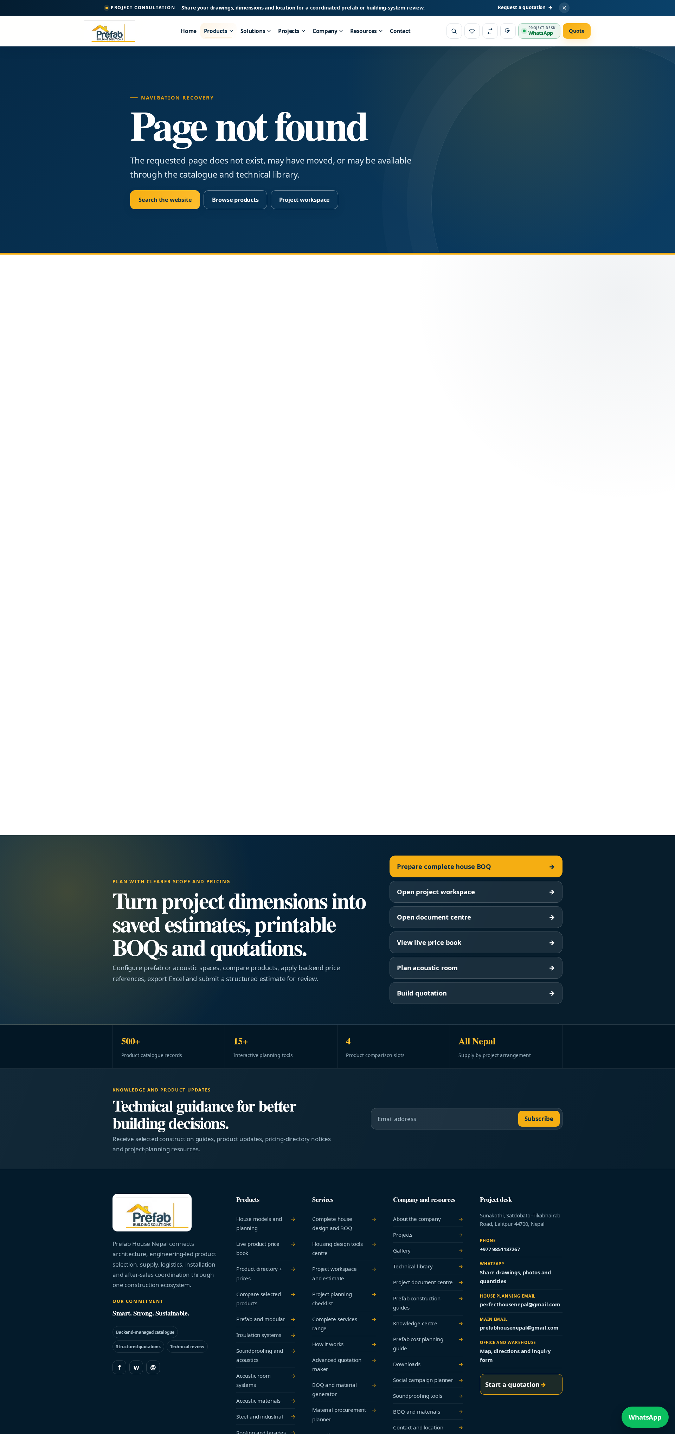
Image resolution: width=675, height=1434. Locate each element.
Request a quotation (525, 7)
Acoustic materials (265, 1400)
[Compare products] (490, 31)
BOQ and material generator (344, 1389)
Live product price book (265, 1248)
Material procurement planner (344, 1414)
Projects (289, 31)
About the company (428, 1218)
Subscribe (539, 1119)
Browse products (235, 200)
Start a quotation (515, 1384)
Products (215, 31)
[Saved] (472, 31)
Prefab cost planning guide (428, 1344)
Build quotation (476, 992)
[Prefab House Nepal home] (113, 31)
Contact (400, 31)
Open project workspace (476, 891)
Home (188, 31)
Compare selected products (265, 1299)
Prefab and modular (265, 1319)
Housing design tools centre (344, 1248)
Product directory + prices (265, 1273)
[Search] (454, 31)
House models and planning (265, 1223)
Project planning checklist (344, 1299)
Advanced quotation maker (344, 1364)
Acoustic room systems (265, 1380)
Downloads (428, 1364)
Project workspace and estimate (344, 1273)
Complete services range (344, 1323)
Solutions (252, 31)
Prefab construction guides (428, 1303)
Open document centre (476, 917)
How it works (344, 1343)
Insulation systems (265, 1334)
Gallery (428, 1250)
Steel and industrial (265, 1416)
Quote (577, 30)
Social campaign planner (428, 1379)
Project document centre (428, 1282)
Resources (363, 31)
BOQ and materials (428, 1411)
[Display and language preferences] (508, 31)
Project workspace (304, 200)
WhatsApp (645, 1417)
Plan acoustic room (476, 967)
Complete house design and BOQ (344, 1223)
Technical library (428, 1266)
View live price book (476, 942)
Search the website (165, 200)
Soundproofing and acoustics (265, 1355)
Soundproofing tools (428, 1395)
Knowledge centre (428, 1323)
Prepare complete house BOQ (476, 866)
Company (325, 31)
